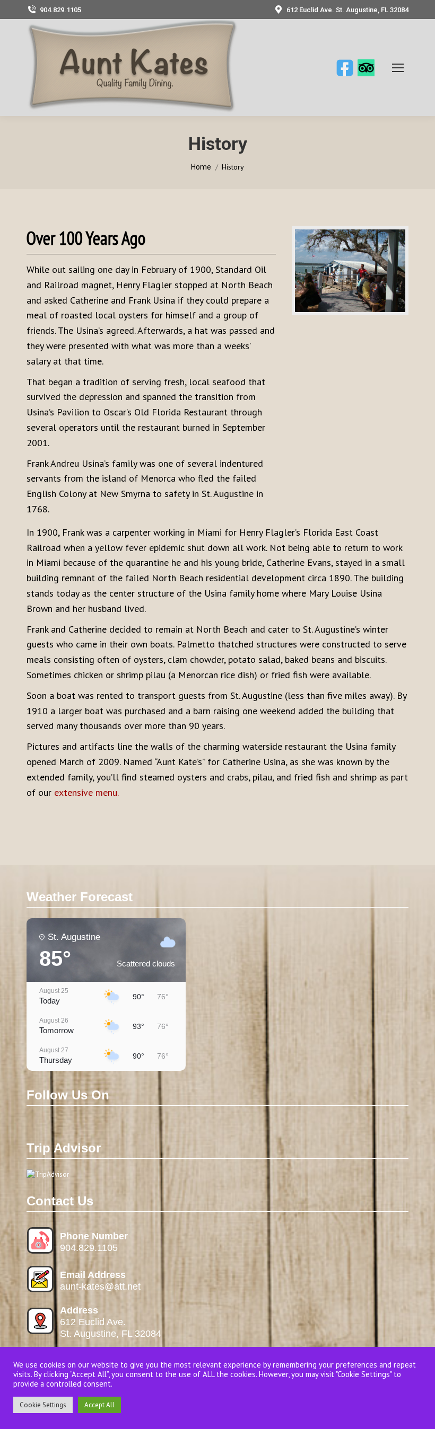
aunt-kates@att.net (100, 1286)
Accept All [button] (99, 1404)
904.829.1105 (60, 10)
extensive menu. (86, 792)
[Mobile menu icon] (397, 67)
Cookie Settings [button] (43, 1404)
